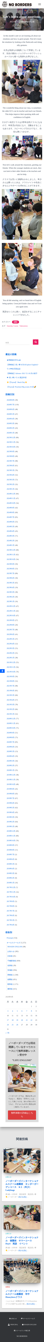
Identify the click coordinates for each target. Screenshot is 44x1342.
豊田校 (10, 989)
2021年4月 (10, 700)
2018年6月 (10, 859)
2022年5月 (10, 639)
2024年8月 (10, 512)
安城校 (10, 970)
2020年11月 (11, 723)
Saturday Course (12, 326)
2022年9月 (10, 620)
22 (31, 1020)
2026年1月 (10, 433)
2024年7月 (10, 517)
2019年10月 (11, 784)
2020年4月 (10, 756)
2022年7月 (10, 630)
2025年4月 (10, 475)
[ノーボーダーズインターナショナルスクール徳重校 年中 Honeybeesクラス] (22, 1270)
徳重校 (15, 322)
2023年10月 (11, 559)
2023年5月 (10, 583)
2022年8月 (10, 625)
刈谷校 (10, 956)
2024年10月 (11, 503)
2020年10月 (11, 728)
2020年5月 (10, 751)
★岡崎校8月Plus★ (14, 360)
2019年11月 (11, 780)
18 (12, 1020)
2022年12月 (11, 606)
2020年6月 (10, 747)
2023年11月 (11, 555)
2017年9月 (10, 901)
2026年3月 (10, 423)
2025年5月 (10, 470)
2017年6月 (10, 915)
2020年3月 (10, 761)
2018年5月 (10, 864)
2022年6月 (10, 634)
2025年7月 (10, 461)
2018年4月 (10, 869)
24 (8, 1025)
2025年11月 (11, 442)
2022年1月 (10, 658)
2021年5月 (10, 695)
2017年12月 (11, 887)
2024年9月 (10, 508)
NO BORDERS (22, 1336)
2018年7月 (10, 854)
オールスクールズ (13, 943)
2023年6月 (10, 578)
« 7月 (7, 1033)
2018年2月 (10, 878)
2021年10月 (11, 672)
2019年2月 (10, 822)
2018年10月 (11, 840)
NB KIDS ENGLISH (14, 947)
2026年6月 (10, 409)
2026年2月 (10, 428)
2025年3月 (10, 480)
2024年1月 (10, 545)
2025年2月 (10, 484)
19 (17, 1020)
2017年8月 (10, 906)
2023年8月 (10, 569)
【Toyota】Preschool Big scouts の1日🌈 (21, 387)
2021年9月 (10, 676)
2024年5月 (10, 526)
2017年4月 (10, 925)
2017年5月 (10, 920)
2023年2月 (10, 597)
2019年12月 (11, 775)
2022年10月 (11, 615)
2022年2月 (10, 653)
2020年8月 (10, 737)
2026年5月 (10, 414)
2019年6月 (10, 803)
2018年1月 (10, 883)
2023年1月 (10, 601)
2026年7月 (10, 405)
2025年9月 (10, 451)
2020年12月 (11, 719)
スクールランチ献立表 (22, 1330)
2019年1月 (10, 826)
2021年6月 (10, 691)
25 (12, 1025)
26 (17, 1025)
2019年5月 (10, 808)
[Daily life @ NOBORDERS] (17, 4)
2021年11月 (11, 667)
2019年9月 (10, 789)
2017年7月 (10, 911)
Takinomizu (23, 326)
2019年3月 (10, 817)
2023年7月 (10, 573)
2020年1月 (10, 770)
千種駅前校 (11, 961)
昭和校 (10, 984)
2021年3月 (10, 704)
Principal (10, 938)
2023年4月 (10, 587)
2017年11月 (11, 892)
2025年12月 (11, 437)
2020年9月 (10, 733)
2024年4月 (10, 531)
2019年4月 (10, 812)
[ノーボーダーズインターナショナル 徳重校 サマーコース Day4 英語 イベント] (22, 1217)
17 (8, 1020)
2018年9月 (10, 845)
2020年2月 (10, 765)
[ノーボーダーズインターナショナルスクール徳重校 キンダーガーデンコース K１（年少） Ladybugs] (22, 1161)
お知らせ (10, 951)
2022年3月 (10, 648)
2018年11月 (11, 836)
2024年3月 (10, 536)
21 (27, 1020)
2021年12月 (11, 662)
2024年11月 (11, 498)
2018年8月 (10, 850)
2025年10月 (11, 447)
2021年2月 (10, 709)
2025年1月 (10, 489)
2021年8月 (10, 681)
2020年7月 (10, 742)
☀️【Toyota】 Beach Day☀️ (17, 382)
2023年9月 (10, 564)
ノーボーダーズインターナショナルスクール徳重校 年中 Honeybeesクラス (22, 1294)
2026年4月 (10, 419)
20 (22, 1020)
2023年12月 (11, 550)
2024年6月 (10, 522)
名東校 (10, 965)
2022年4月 (10, 644)
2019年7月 (10, 798)
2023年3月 (10, 592)
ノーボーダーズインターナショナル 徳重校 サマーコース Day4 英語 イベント (22, 1240)
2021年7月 (10, 686)
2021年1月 (10, 714)
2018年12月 (11, 831)
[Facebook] (2, 671)
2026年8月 (10, 400)
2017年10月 (11, 897)
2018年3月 (10, 873)
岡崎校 (10, 975)
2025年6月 (10, 466)
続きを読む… (23, 1197)
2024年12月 (11, 494)
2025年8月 (10, 456)
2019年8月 (10, 794)
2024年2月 (10, 541)
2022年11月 (11, 611)
